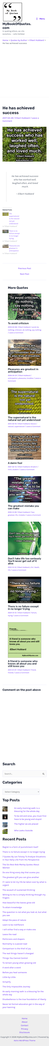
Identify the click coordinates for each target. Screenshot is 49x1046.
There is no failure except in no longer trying (23, 607)
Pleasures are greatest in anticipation (14, 248)
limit (10, 469)
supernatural (19, 426)
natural (11, 426)
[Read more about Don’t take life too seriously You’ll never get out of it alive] (24, 538)
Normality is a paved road (15, 944)
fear (32, 512)
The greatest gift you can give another (21, 877)
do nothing (27, 330)
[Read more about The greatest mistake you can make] (24, 489)
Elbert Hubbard (22, 118)
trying (10, 615)
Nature (33, 424)
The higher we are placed (26, 824)
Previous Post (24, 268)
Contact (24, 1025)
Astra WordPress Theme (24, 1040)
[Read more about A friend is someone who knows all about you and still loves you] (24, 639)
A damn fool (15, 462)
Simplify (7, 982)
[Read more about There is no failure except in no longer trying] (24, 589)
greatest (11, 515)
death (37, 567)
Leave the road (9, 934)
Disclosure (24, 1032)
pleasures (22, 378)
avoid (34, 327)
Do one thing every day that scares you (21, 872)
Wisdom (34, 467)
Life (31, 567)
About (24, 1022)
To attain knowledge (12, 907)
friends (10, 673)
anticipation (13, 378)
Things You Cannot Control (15, 958)
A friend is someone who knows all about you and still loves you (23, 664)
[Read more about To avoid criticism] (24, 306)
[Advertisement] (24, 70)
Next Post (24, 274)
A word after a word (12, 967)
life (16, 515)
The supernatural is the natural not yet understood (14, 219)
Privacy (24, 1029)
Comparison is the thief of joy (17, 948)
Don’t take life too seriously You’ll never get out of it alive (24, 561)
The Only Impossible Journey (16, 986)
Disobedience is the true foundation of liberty (24, 999)
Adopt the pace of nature (14, 920)
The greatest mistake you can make (23, 507)
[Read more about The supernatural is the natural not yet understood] (24, 400)
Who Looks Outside (23, 830)
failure (33, 613)
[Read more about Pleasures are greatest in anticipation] (24, 352)
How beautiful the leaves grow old (19, 902)
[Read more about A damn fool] (24, 446)
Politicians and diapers (14, 939)
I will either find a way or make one (19, 929)
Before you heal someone (15, 972)
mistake (21, 515)
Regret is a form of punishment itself (20, 847)
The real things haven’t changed (18, 953)
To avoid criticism (18, 323)
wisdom (15, 469)
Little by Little (9, 977)
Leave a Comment (16, 333)
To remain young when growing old (19, 963)
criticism (18, 330)
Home (24, 1018)
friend (33, 670)
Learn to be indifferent (13, 924)
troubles (30, 378)
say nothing (36, 330)
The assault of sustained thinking (19, 890)
